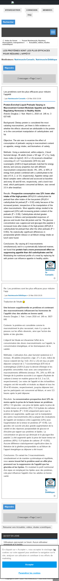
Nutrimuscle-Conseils (24, 59)
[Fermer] (55, 550)
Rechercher (8, 22)
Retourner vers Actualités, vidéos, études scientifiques (27, 527)
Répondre (9, 68)
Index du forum (11, 40)
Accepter (29, 564)
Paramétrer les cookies (30, 573)
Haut (54, 278)
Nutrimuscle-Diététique (46, 59)
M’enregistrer (12, 10)
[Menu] (53, 32)
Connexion (31, 10)
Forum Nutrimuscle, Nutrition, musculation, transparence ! (24, 41)
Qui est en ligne (11, 536)
